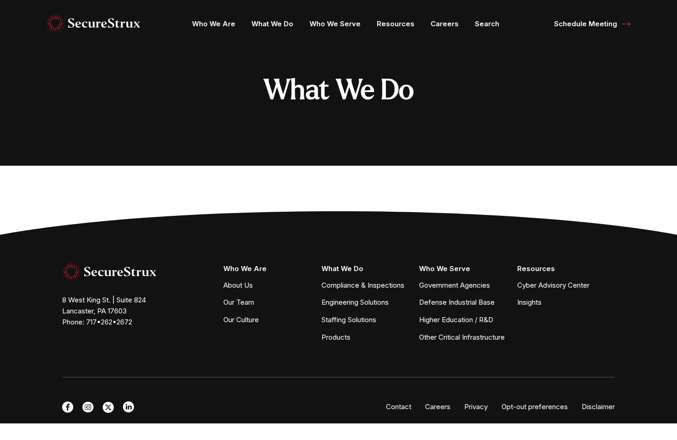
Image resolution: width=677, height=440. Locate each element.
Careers (445, 23)
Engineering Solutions (355, 302)
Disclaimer (598, 406)
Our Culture (241, 319)
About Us (238, 285)
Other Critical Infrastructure (462, 337)
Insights (529, 302)
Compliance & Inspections (362, 285)
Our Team (238, 302)
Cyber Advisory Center (553, 285)
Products (335, 337)
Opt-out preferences (535, 406)
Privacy (476, 406)
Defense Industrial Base (457, 302)
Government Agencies (454, 285)
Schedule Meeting (585, 23)
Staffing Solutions (348, 319)
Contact (398, 406)
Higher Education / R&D (456, 319)
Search (487, 23)
